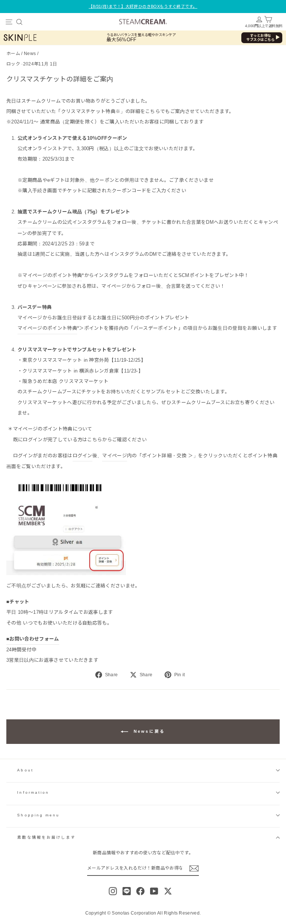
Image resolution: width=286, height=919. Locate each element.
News (30, 53)
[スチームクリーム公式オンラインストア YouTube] (154, 891)
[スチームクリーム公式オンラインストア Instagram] (113, 891)
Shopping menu (38, 815)
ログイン (82, 455)
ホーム (13, 53)
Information (33, 792)
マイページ (114, 455)
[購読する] (194, 868)
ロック (13, 64)
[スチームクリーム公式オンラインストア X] (168, 891)
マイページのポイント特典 (52, 275)
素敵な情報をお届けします (46, 837)
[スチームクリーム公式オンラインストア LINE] (127, 891)
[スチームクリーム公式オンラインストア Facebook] (140, 891)
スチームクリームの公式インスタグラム (62, 222)
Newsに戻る (148, 731)
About (25, 770)
